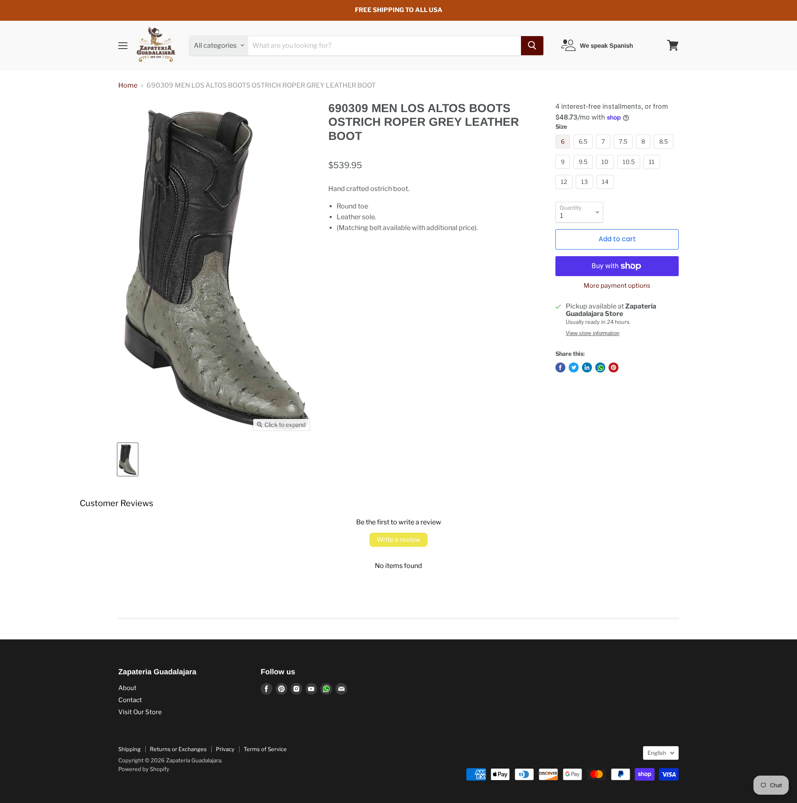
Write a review (398, 539)
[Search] (532, 45)
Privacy (225, 749)
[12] (565, 191)
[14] (606, 191)
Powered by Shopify (143, 769)
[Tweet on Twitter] (574, 367)
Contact (130, 700)
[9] (563, 171)
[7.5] (624, 150)
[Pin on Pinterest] (614, 367)
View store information (592, 333)
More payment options (617, 285)
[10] (606, 171)
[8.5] (664, 150)
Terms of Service (265, 749)
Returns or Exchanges (178, 749)
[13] (585, 191)
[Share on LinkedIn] (587, 367)
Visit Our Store (140, 712)
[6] (563, 150)
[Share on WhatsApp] (600, 367)
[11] (652, 171)
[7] (604, 150)
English (657, 752)
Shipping (129, 749)
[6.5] (584, 150)
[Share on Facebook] (560, 367)
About (127, 688)
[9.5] (584, 171)
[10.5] (629, 171)
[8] (644, 150)
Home (127, 85)
